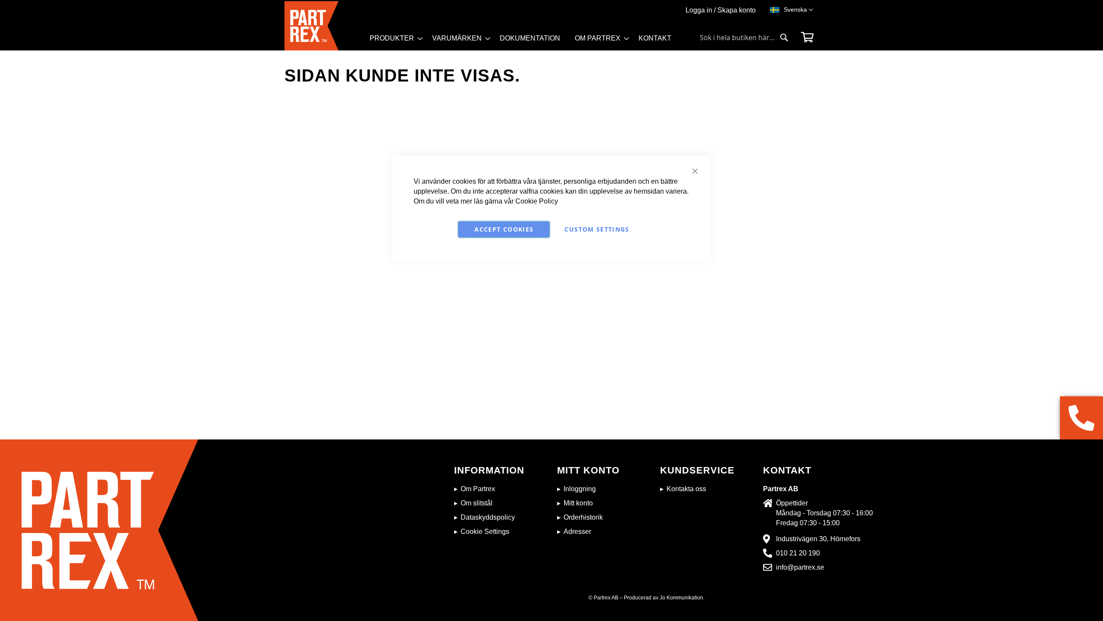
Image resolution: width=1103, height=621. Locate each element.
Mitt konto (578, 503)
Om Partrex (478, 488)
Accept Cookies (503, 229)
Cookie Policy (536, 201)
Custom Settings (596, 229)
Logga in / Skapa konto (720, 10)
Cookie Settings (485, 531)
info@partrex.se (800, 567)
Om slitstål (476, 503)
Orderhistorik (583, 517)
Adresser (577, 531)
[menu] (524, 41)
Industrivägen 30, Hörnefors (818, 539)
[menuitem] (394, 38)
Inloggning (580, 488)
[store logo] (324, 25)
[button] (798, 10)
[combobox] (744, 37)
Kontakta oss (686, 488)
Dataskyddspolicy (488, 517)
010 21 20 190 (798, 553)
